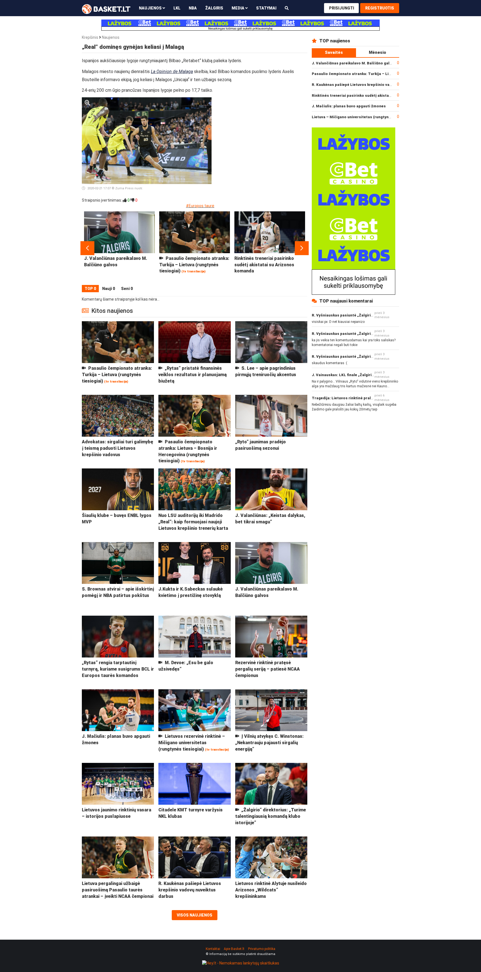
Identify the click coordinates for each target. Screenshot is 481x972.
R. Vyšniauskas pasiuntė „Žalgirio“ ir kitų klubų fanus (360, 315)
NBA (193, 8)
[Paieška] (287, 8)
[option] (119, 248)
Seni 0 (127, 288)
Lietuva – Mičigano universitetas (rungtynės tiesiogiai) (362, 117)
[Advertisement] (261, 132)
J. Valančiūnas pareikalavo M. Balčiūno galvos (354, 63)
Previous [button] (87, 248)
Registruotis (379, 8)
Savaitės (334, 52)
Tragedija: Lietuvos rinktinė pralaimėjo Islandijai (356, 398)
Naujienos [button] (151, 8)
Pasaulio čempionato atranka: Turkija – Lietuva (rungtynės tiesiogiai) (376, 74)
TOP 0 (90, 288)
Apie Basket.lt (234, 949)
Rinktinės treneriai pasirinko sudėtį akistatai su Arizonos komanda (373, 95)
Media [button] (238, 8)
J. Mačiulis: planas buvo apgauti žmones (349, 106)
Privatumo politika (261, 949)
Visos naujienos (194, 915)
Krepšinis (90, 37)
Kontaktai (213, 949)
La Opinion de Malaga (172, 71)
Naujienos (110, 37)
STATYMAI (266, 8)
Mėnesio (377, 52)
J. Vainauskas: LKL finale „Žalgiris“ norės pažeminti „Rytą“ (365, 375)
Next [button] (302, 248)
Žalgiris (214, 8)
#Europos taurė (200, 206)
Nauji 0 (108, 288)
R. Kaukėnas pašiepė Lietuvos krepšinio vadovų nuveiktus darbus (371, 85)
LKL (176, 8)
